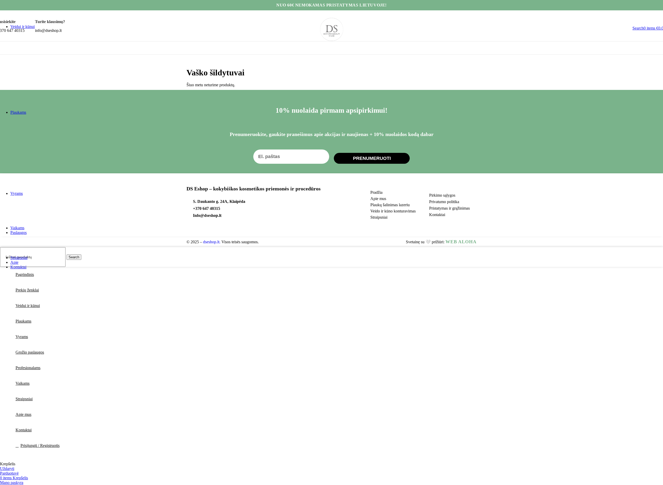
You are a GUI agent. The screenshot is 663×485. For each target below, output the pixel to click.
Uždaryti (7, 468)
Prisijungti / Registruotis (40, 445)
